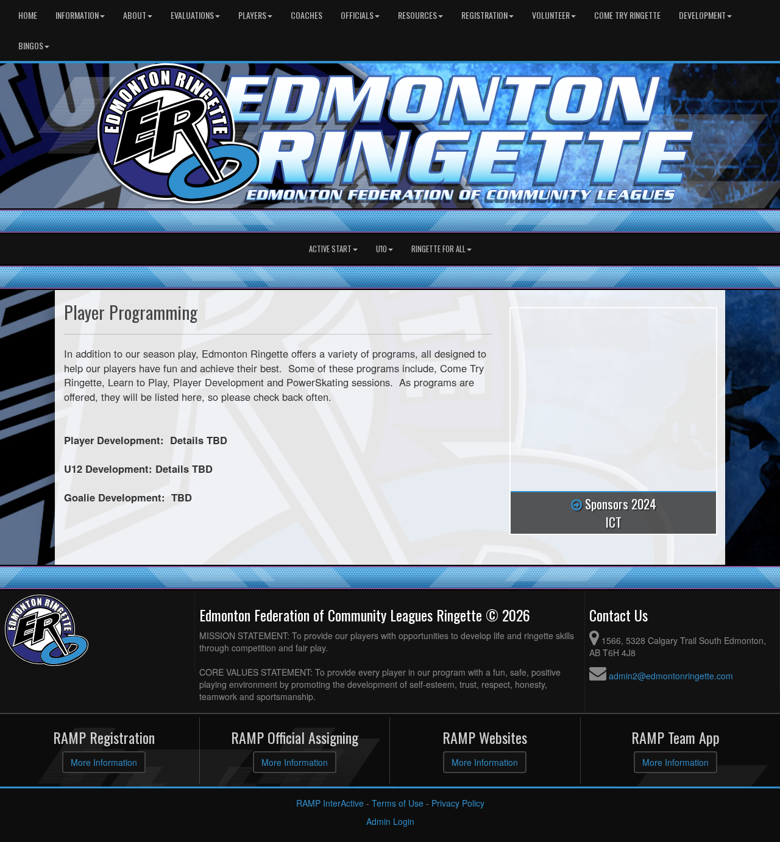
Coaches (306, 15)
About (134, 15)
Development (702, 15)
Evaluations (192, 15)
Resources (417, 15)
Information (77, 15)
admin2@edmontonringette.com (671, 676)
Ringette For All (438, 249)
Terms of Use (398, 803)
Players (252, 15)
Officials (357, 15)
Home (27, 15)
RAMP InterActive (330, 803)
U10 (381, 249)
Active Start (330, 249)
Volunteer (551, 15)
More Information (104, 762)
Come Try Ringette (627, 15)
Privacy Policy (457, 803)
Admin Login (390, 821)
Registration (484, 15)
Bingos (30, 45)
